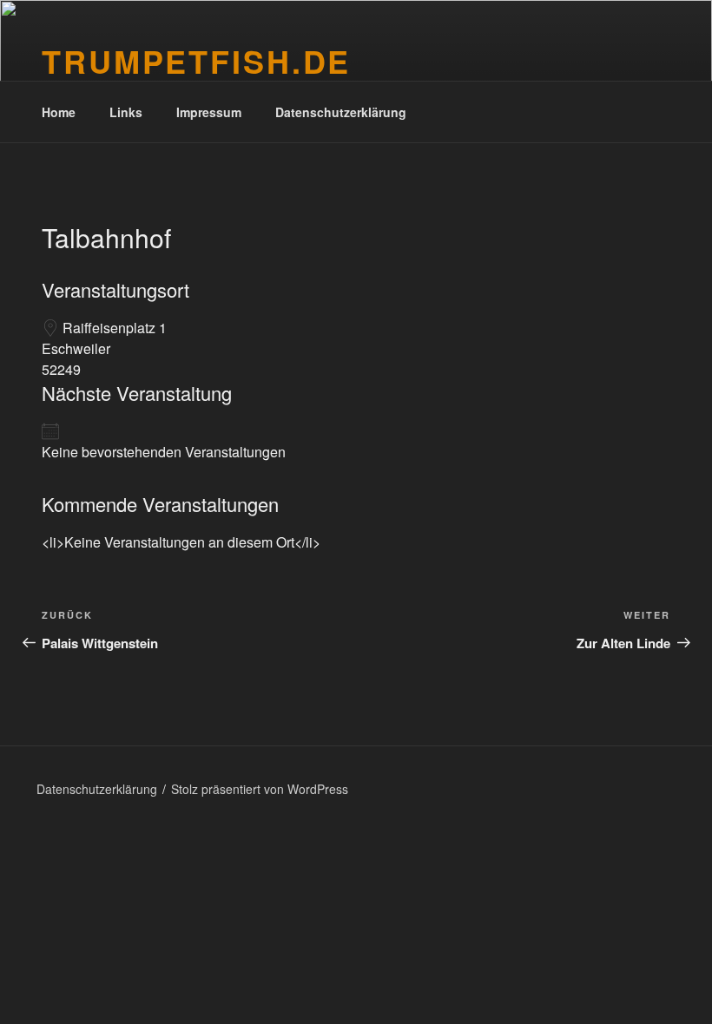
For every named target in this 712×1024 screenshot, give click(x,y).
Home (59, 112)
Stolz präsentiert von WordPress (259, 789)
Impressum (208, 112)
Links (125, 112)
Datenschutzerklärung (340, 112)
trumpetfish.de (196, 60)
